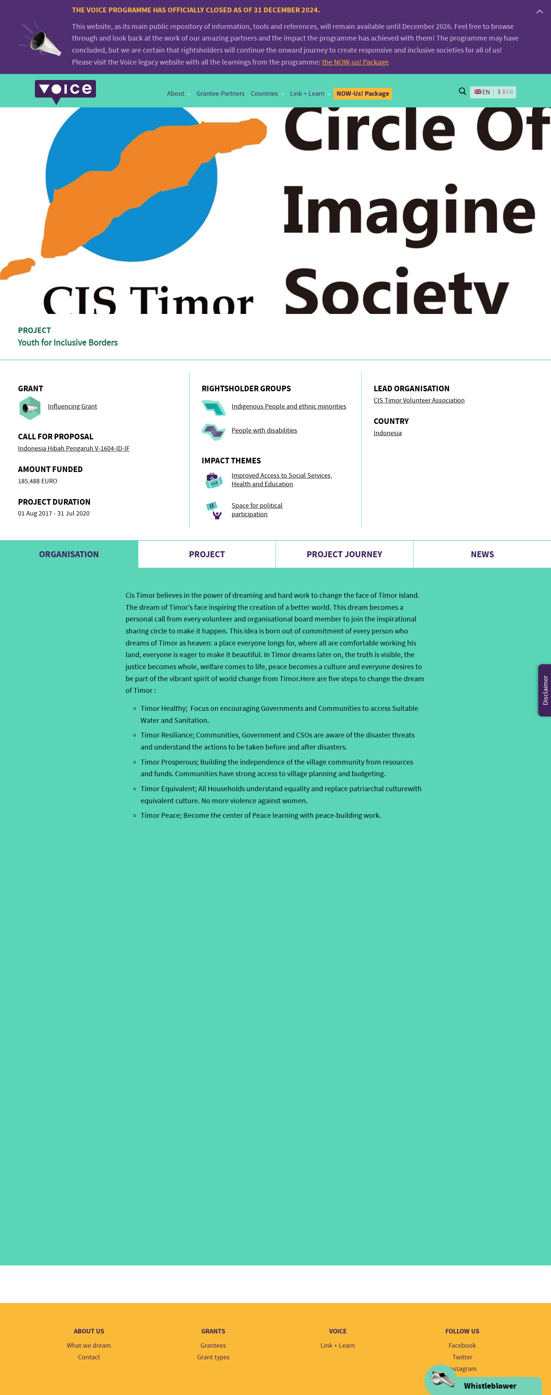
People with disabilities (264, 430)
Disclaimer (545, 690)
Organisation (69, 554)
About (175, 93)
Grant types (213, 1357)
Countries (264, 93)
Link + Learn (307, 93)
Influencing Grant (72, 406)
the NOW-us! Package (355, 62)
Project (207, 554)
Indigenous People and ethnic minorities (289, 406)
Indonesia (388, 433)
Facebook (462, 1345)
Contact (89, 1357)
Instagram (462, 1369)
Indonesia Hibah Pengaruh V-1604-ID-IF (74, 448)
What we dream (89, 1345)
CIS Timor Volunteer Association (419, 400)
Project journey (344, 554)
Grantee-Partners (220, 93)
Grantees (213, 1345)
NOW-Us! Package (363, 93)
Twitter (462, 1357)
